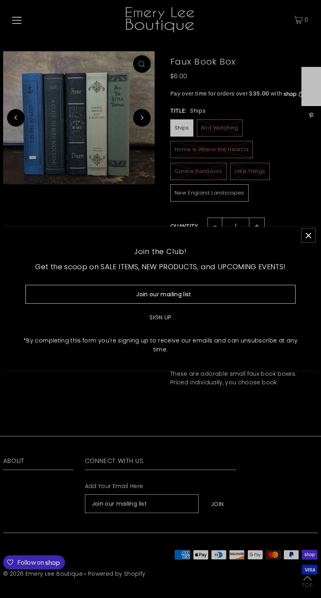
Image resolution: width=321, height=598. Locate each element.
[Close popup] (308, 235)
